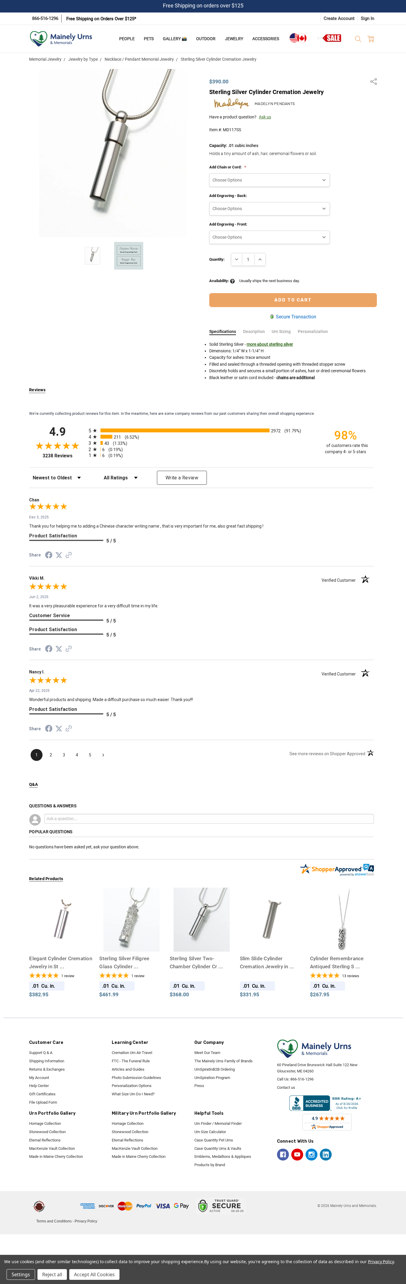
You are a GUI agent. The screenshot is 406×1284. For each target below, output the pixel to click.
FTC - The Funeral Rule (131, 1061)
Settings (21, 1274)
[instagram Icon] (311, 1155)
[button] (64, 1206)
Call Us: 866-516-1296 (295, 1079)
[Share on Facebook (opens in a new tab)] (48, 556)
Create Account (339, 18)
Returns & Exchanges (47, 1069)
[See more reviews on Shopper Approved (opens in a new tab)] (68, 556)
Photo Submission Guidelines (136, 1077)
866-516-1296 (45, 18)
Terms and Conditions (54, 1221)
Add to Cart (342, 940)
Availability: (219, 281)
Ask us (265, 117)
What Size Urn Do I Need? (133, 1094)
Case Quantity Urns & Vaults (217, 1148)
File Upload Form (43, 1102)
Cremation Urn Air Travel (132, 1052)
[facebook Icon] (283, 1155)
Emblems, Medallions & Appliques (222, 1156)
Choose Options (61, 940)
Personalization (313, 331)
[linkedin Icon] (326, 1155)
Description (254, 331)
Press (199, 1085)
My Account (39, 1077)
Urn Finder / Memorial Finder (218, 1123)
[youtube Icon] (297, 1155)
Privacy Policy (86, 1221)
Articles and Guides (128, 1069)
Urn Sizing (281, 331)
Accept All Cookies (94, 1274)
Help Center (39, 1085)
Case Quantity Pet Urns (213, 1140)
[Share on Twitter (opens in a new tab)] (58, 555)
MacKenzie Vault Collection (52, 1148)
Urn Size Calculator (210, 1132)
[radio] (201, 430)
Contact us (286, 1087)
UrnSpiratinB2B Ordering (214, 1069)
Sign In (367, 18)
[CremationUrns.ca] (298, 38)
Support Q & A (40, 1052)
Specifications (222, 331)
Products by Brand (209, 1165)
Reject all (52, 1274)
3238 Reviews (64, 456)
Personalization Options (132, 1085)
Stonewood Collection (47, 1132)
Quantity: (217, 259)
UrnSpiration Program (212, 1077)
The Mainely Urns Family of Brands (223, 1061)
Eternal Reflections (45, 1140)
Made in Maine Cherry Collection (56, 1156)
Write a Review (182, 478)
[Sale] (329, 38)
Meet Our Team (207, 1052)
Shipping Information (46, 1061)
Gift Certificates (42, 1094)
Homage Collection (45, 1123)
